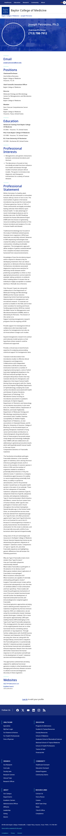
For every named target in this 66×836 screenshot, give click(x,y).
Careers (38, 800)
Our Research (7, 765)
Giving (5, 813)
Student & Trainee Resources (45, 729)
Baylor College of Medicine (10, 16)
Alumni (5, 817)
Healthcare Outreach (43, 765)
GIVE (62, 2)
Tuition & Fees (40, 749)
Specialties (6, 726)
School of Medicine (42, 736)
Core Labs (6, 768)
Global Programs (41, 771)
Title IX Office (40, 810)
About (43, 2)
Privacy (13, 833)
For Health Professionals (11, 736)
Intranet (19, 833)
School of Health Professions (45, 746)
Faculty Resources (42, 732)
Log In (25, 699)
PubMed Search (8, 686)
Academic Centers (9, 800)
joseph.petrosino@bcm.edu (12, 63)
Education (17, 2)
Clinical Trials (7, 778)
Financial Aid (40, 752)
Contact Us (39, 794)
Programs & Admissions (43, 726)
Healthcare (7, 2)
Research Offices (8, 781)
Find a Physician (8, 739)
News (37, 807)
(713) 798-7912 (37, 33)
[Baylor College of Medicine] (5, 11)
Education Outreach (42, 768)
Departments (7, 797)
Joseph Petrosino (26, 16)
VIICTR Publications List (11, 684)
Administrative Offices (10, 804)
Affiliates (6, 807)
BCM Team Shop (41, 804)
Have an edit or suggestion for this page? (12, 828)
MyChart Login (8, 729)
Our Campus (7, 794)
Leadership (6, 810)
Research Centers (9, 775)
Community (34, 2)
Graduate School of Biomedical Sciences (49, 739)
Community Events (42, 775)
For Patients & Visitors (10, 732)
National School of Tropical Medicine (48, 743)
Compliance (39, 813)
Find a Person (40, 797)
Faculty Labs (7, 771)
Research (26, 2)
